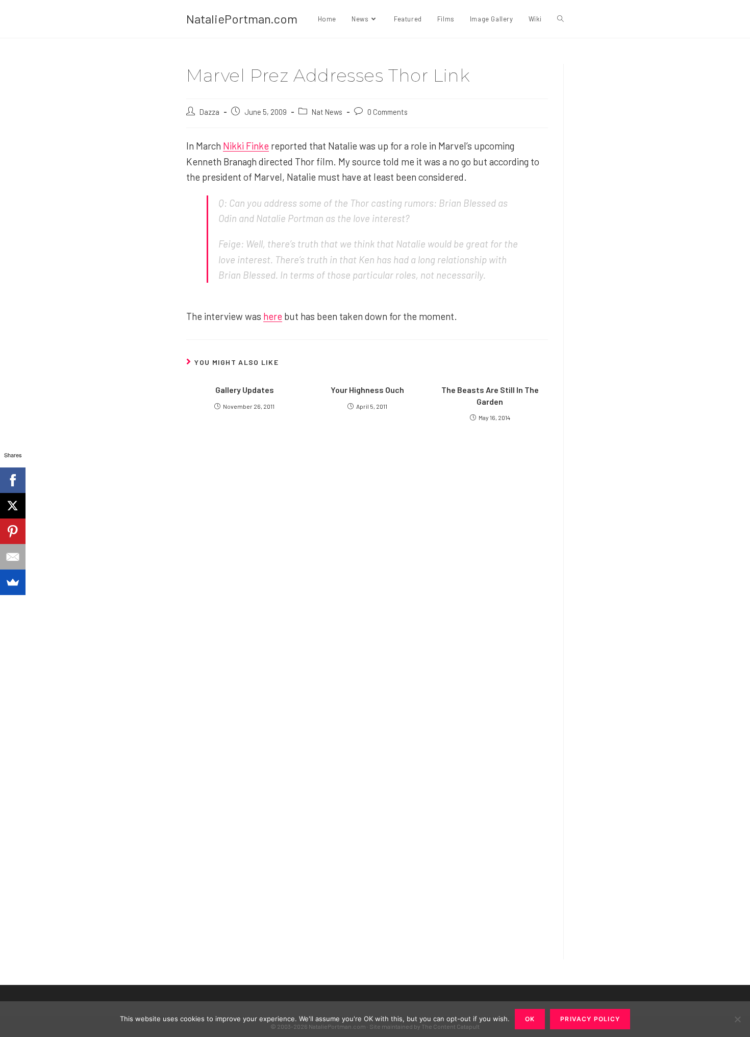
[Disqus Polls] (367, 556)
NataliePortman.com (241, 18)
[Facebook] (13, 480)
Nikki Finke (246, 146)
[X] (13, 505)
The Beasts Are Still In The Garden (490, 395)
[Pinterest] (13, 531)
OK (530, 1019)
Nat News (327, 111)
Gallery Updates (244, 389)
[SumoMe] (13, 582)
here (272, 316)
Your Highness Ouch (367, 389)
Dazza (209, 111)
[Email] (13, 557)
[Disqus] (367, 812)
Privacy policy (590, 1019)
